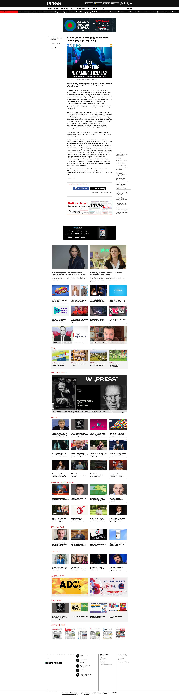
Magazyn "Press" (122, 656)
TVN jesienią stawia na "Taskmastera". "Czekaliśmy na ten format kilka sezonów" (68, 274)
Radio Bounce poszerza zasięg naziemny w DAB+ (117, 320)
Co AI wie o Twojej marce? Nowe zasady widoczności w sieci (98, 321)
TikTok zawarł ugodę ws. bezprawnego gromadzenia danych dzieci (98, 544)
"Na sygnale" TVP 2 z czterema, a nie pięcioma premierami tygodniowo (79, 321)
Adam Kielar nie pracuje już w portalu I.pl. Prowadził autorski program (79, 475)
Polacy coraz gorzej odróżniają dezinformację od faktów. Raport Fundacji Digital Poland (122, 192)
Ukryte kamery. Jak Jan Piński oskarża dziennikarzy (106, 343)
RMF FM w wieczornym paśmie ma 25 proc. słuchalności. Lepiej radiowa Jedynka (98, 475)
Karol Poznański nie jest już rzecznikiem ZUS (78, 499)
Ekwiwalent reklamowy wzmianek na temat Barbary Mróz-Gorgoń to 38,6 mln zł (98, 520)
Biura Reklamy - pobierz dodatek (116, 617)
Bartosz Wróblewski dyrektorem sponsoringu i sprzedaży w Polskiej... (116, 500)
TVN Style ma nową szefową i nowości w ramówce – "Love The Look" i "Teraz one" (98, 435)
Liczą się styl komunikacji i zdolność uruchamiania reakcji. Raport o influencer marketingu (122, 211)
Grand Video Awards (123, 662)
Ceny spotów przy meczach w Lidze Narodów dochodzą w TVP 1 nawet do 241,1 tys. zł (117, 435)
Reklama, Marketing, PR (63, 482)
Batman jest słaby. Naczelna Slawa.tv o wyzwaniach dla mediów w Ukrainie (60, 569)
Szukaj (129, 8)
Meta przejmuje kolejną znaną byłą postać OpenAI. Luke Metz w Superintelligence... (60, 544)
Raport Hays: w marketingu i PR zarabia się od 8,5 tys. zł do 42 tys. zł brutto (122, 162)
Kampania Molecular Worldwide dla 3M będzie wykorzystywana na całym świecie (78, 520)
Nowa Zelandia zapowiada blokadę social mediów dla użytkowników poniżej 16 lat (78, 544)
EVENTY (56, 8)
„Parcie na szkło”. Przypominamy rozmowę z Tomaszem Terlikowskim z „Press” (78, 569)
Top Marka (121, 659)
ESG (88, 8)
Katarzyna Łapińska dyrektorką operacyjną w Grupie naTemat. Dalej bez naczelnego (59, 475)
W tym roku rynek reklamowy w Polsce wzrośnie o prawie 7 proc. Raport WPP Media (121, 199)
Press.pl (120, 657)
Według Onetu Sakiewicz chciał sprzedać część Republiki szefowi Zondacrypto (79, 455)
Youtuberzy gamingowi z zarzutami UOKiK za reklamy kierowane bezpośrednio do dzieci (121, 186)
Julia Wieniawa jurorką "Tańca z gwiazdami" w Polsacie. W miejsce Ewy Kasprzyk (98, 455)
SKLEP (72, 8)
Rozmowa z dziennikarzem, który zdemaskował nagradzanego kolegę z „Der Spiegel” (117, 569)
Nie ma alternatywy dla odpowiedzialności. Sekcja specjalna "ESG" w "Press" (97, 500)
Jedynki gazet (58, 625)
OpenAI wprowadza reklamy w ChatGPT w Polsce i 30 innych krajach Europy (117, 544)
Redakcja (102, 656)
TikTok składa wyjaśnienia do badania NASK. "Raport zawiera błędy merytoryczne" (121, 167)
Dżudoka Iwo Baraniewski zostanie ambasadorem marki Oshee (60, 500)
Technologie (57, 527)
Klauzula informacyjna (106, 664)
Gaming (70, 184)
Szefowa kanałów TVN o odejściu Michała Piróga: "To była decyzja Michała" (79, 300)
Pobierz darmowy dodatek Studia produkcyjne (97, 617)
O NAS (102, 8)
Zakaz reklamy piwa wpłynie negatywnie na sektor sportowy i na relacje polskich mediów (122, 180)
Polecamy (56, 600)
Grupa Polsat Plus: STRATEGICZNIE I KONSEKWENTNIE (114, 365)
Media (54, 417)
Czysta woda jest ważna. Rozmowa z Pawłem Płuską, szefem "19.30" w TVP (97, 569)
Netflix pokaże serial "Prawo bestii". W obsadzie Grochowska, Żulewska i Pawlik (60, 455)
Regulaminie (87, 694)
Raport (77, 184)
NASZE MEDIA (64, 8)
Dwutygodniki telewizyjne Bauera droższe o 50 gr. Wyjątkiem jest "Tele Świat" (117, 475)
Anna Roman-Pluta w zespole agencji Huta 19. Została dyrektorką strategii (117, 520)
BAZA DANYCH (81, 8)
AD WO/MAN (56, 595)
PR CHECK (95, 8)
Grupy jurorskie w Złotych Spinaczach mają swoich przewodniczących (59, 520)
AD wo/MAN (121, 658)
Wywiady (55, 551)
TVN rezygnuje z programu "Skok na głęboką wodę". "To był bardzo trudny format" (98, 300)
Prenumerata (103, 659)
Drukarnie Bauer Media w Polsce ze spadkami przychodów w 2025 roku (59, 321)
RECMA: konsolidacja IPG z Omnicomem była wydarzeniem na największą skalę (121, 156)
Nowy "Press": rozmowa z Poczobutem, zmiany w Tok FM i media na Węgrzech (79, 435)
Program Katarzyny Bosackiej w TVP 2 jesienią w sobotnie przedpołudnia (60, 300)
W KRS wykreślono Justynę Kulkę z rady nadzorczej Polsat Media (106, 274)
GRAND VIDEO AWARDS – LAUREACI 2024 (103, 595)
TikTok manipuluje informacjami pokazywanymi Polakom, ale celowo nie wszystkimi (121, 173)
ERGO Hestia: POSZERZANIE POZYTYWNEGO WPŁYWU (97, 364)
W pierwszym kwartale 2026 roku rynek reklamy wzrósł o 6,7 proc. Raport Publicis (121, 205)
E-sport (74, 184)
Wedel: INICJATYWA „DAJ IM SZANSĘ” (78, 364)
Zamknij (114, 692)
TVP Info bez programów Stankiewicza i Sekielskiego (68, 343)
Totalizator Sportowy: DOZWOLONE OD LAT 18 (58, 364)
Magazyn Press (59, 372)
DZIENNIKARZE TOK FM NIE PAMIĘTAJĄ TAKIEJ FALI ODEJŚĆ (75, 412)
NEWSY (50, 8)
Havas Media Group (83, 184)
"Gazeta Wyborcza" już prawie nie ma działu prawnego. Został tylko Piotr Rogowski (60, 435)
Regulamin (103, 663)
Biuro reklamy (103, 658)
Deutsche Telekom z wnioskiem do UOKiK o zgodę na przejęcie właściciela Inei (117, 300)
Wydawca (102, 657)
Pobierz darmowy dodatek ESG (79, 616)
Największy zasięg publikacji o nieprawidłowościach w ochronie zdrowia (117, 455)
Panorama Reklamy (123, 661)
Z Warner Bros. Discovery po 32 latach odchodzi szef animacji (130, 12)
